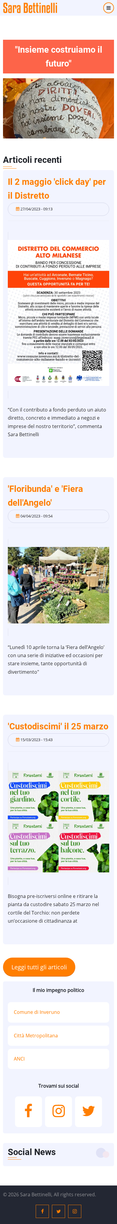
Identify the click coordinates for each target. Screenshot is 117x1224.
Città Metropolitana (36, 1035)
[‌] (28, 1111)
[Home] (30, 7)
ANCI (19, 1058)
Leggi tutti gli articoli (39, 967)
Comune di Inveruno (37, 1012)
